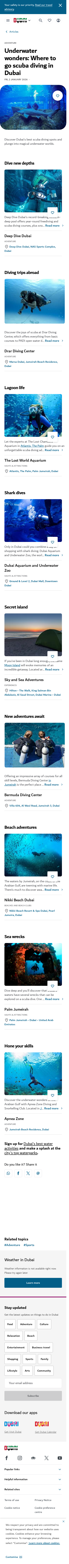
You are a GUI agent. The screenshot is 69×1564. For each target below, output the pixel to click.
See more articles (33, 1201)
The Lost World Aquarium (25, 460)
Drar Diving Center (19, 351)
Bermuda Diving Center (23, 795)
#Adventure (12, 1245)
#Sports (29, 1245)
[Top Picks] (49, 20)
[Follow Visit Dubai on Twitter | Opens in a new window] (46, 1458)
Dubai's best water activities (28, 1146)
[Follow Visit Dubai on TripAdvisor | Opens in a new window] (33, 1458)
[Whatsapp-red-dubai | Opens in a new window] (8, 1173)
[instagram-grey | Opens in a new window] (20, 1458)
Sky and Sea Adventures (24, 680)
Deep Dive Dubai (17, 236)
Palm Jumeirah (16, 1009)
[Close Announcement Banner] (60, 5)
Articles (13, 32)
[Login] (58, 20)
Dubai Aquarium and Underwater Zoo (31, 568)
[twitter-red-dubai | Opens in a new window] (28, 1173)
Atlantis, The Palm (32, 445)
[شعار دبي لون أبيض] (15, 1449)
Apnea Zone (14, 1118)
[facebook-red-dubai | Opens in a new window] (18, 1173)
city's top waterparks (20, 1153)
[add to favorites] (58, 95)
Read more (52, 226)
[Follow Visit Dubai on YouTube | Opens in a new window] (60, 1458)
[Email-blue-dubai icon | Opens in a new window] (38, 1173)
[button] (14, 1557)
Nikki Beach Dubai (19, 900)
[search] (40, 20)
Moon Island (12, 665)
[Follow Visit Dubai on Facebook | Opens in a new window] (6, 1458)
